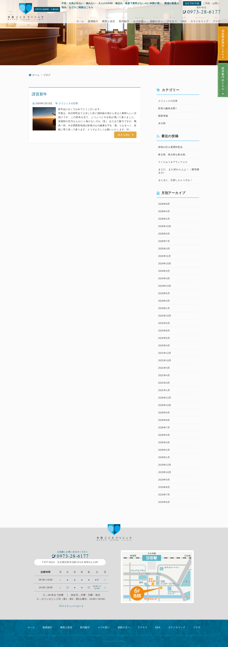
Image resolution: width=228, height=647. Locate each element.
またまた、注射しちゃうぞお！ (175, 180)
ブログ (216, 21)
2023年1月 (164, 308)
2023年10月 (164, 286)
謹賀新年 (39, 94)
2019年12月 (164, 464)
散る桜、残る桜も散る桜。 (173, 154)
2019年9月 (164, 479)
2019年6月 (164, 502)
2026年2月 (164, 218)
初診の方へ (156, 21)
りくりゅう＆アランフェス (173, 162)
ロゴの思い (139, 21)
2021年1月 (164, 390)
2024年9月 (164, 271)
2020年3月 (164, 442)
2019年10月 (164, 472)
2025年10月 (164, 226)
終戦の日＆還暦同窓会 (170, 147)
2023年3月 (164, 300)
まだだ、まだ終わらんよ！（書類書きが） (178, 171)
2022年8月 (164, 330)
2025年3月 (164, 248)
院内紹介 (124, 21)
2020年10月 (164, 405)
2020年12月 (164, 397)
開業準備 (163, 115)
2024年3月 (164, 278)
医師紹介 (93, 21)
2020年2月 (164, 450)
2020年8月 (164, 420)
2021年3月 (164, 382)
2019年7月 (164, 494)
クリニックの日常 (68, 103)
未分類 (161, 123)
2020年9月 (164, 412)
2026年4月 (164, 211)
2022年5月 (164, 338)
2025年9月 (164, 233)
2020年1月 (164, 457)
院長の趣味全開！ (168, 108)
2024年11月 (164, 256)
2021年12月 (164, 353)
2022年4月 (164, 345)
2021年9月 (164, 368)
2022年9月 (164, 323)
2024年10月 (164, 263)
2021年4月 (164, 375)
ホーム (80, 21)
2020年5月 (164, 435)
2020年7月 (164, 427)
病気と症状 (108, 21)
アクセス (172, 21)
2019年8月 (164, 487)
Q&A (184, 21)
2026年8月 (164, 204)
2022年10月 (164, 315)
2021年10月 (164, 360)
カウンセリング (199, 21)
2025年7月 (164, 241)
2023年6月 (164, 293)
